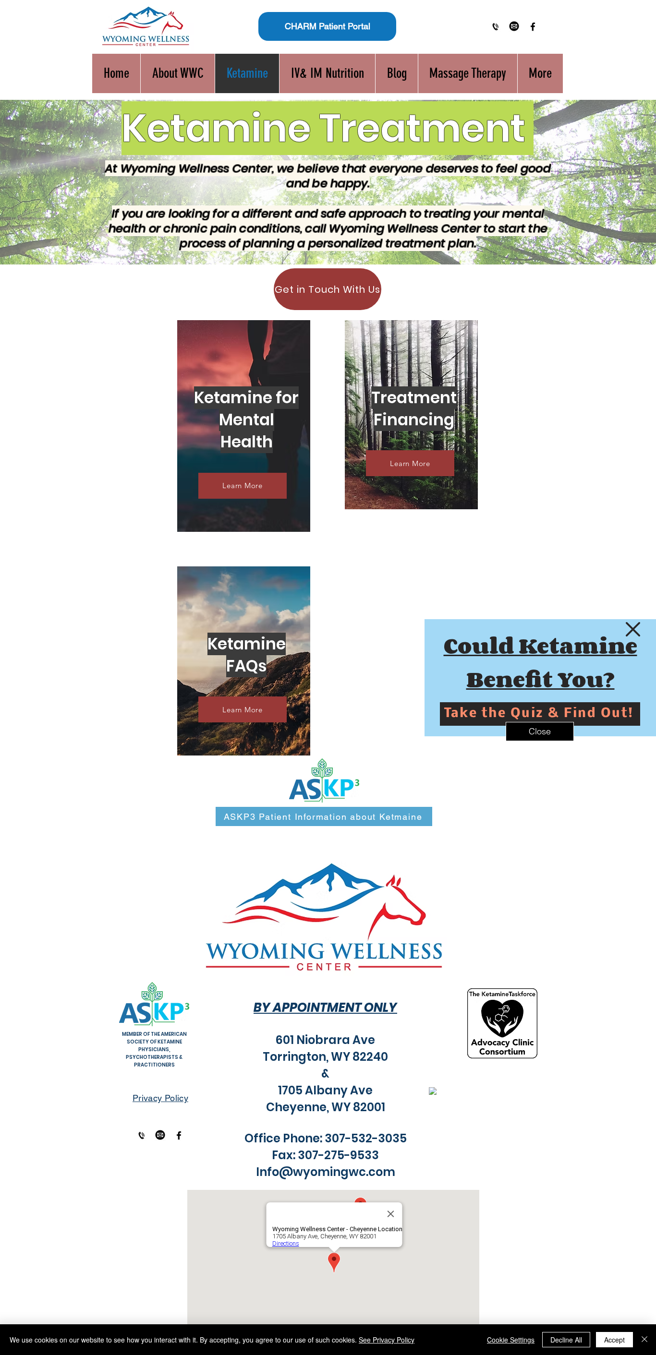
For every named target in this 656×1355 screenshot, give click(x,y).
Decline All (566, 1339)
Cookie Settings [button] (511, 1339)
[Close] (644, 1339)
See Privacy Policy (386, 1339)
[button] (633, 629)
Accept (614, 1339)
